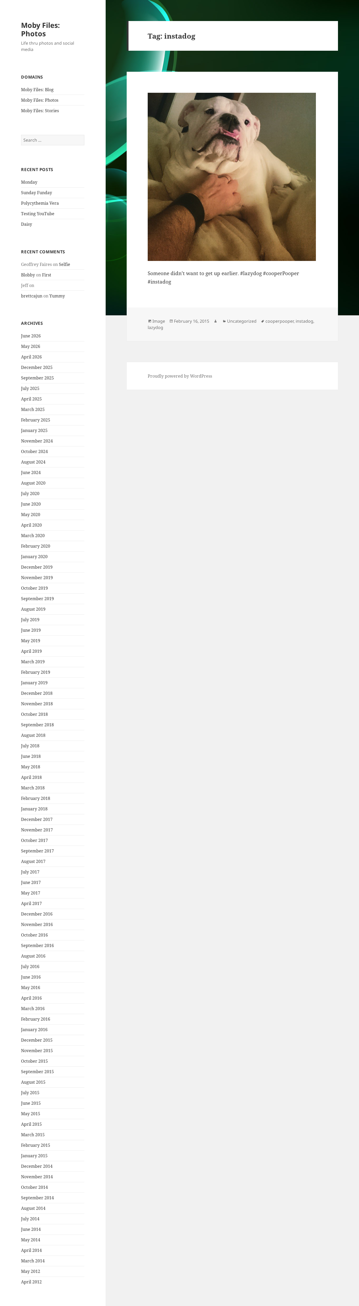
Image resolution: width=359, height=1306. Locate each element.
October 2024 (34, 451)
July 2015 (30, 1093)
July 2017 (30, 872)
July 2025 (30, 388)
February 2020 (35, 546)
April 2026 (31, 357)
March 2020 (33, 535)
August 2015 (33, 1082)
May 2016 (30, 987)
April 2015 (31, 1124)
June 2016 (31, 977)
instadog (304, 321)
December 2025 (37, 367)
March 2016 (33, 1008)
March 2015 (33, 1135)
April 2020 (31, 525)
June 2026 (31, 336)
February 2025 (35, 420)
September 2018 (37, 725)
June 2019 (31, 630)
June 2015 (31, 1103)
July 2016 (30, 966)
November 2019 (37, 577)
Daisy (26, 224)
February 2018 (35, 798)
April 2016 (31, 998)
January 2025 (34, 430)
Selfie (64, 264)
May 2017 (30, 893)
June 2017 (31, 882)
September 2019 (37, 598)
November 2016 (37, 924)
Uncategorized (242, 321)
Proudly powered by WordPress (180, 376)
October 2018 (34, 714)
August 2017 (33, 861)
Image (158, 321)
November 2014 (37, 1177)
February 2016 (35, 1019)
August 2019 (33, 609)
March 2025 (33, 409)
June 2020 (31, 504)
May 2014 (30, 1240)
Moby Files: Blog (37, 89)
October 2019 (34, 588)
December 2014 (37, 1166)
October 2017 (34, 840)
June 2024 (31, 472)
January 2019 (34, 683)
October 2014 (34, 1187)
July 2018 (30, 746)
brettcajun (31, 296)
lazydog (155, 327)
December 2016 (37, 914)
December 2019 (37, 567)
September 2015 (37, 1071)
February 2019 (35, 672)
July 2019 (30, 620)
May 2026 (30, 346)
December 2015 (37, 1040)
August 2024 (33, 462)
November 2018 (37, 704)
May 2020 (30, 514)
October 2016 (34, 935)
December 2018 (37, 693)
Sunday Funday (36, 193)
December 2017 (37, 819)
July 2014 (30, 1219)
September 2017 (37, 851)
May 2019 (30, 641)
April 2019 (31, 651)
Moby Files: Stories (40, 111)
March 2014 (33, 1261)
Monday (29, 182)
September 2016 (37, 945)
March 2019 (33, 662)
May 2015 (30, 1114)
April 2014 (31, 1250)
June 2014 (31, 1229)
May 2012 (30, 1271)
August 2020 (33, 483)
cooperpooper (279, 321)
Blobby (28, 275)
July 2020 (30, 493)
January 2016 (34, 1029)
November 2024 (37, 441)
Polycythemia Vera (40, 203)
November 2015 (37, 1050)
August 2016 (33, 956)
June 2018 (31, 756)
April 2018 (31, 777)
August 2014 (33, 1208)
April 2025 (31, 399)
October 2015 (34, 1061)
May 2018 (30, 767)
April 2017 (31, 903)
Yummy (57, 296)
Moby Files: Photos (40, 29)
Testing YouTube (37, 214)
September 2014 (37, 1198)
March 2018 (33, 788)
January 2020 (34, 556)
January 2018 (34, 809)
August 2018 (33, 735)
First (46, 275)
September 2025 (37, 378)
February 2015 (35, 1145)
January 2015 (34, 1156)
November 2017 (37, 830)
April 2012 (31, 1282)
